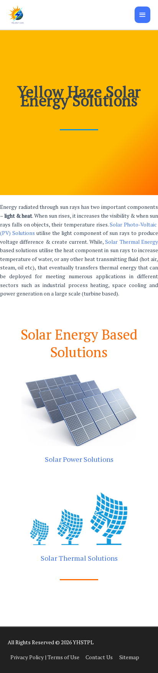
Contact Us (99, 657)
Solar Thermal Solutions (79, 558)
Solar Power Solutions (79, 459)
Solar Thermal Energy (131, 241)
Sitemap (129, 657)
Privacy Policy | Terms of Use (44, 657)
